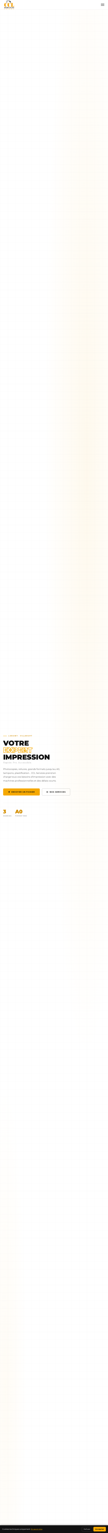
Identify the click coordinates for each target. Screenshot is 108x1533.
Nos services (58, 792)
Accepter (99, 1529)
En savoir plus (36, 1529)
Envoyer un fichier (23, 792)
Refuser (87, 1529)
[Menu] (102, 4)
